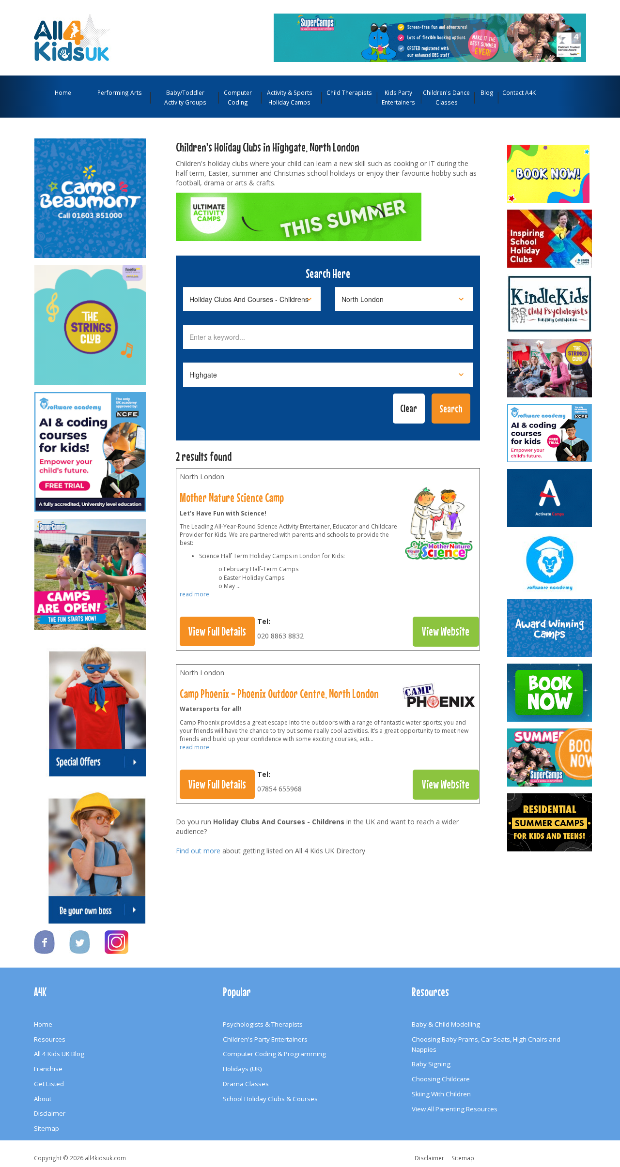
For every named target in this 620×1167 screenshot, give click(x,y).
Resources (49, 1039)
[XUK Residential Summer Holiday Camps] (550, 822)
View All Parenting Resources (454, 1109)
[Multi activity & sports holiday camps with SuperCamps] (550, 757)
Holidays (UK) (242, 1068)
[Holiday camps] (439, 525)
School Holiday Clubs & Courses (270, 1098)
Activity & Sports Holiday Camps (289, 97)
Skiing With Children (441, 1094)
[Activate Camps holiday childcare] (550, 498)
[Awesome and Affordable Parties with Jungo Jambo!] (550, 174)
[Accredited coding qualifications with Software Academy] (550, 433)
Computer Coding (238, 97)
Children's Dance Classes (446, 97)
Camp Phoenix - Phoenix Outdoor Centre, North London (279, 693)
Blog (487, 92)
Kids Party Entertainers (398, 97)
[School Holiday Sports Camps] (550, 239)
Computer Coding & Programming (274, 1053)
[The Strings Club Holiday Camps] (90, 320)
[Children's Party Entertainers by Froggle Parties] (550, 693)
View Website (445, 631)
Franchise (48, 1068)
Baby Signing (431, 1064)
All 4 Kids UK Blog (59, 1053)
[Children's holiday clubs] (439, 697)
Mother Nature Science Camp (232, 497)
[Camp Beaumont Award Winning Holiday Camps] (90, 193)
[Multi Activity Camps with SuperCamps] (430, 37)
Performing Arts (119, 92)
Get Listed (49, 1083)
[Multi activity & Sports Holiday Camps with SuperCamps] (90, 570)
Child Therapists (349, 92)
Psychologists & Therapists (263, 1024)
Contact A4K (519, 92)
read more (194, 594)
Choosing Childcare (441, 1079)
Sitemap (46, 1128)
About (42, 1098)
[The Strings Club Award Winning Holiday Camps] (550, 368)
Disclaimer (49, 1113)
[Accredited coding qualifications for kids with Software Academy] (90, 447)
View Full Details (217, 631)
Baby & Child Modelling (446, 1024)
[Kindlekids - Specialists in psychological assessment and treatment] (550, 303)
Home (63, 92)
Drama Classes (246, 1083)
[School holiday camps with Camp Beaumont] (550, 628)
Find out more (198, 850)
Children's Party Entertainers (265, 1039)
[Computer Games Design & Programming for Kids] (550, 563)
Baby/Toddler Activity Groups (185, 97)
